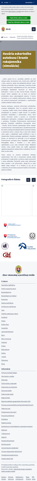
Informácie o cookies (14, 11)
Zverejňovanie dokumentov (9, 455)
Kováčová (4, 317)
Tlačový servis (5, 434)
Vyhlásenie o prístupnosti (19, 478)
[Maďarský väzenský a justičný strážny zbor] (5, 246)
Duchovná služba (6, 391)
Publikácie (4, 419)
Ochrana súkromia (11, 478)
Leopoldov (4, 328)
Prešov (3, 346)
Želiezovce (4, 360)
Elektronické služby (7, 394)
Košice (3, 321)
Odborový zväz (5, 409)
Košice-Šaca (5, 325)
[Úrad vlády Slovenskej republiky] (12, 225)
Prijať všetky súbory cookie (18, 18)
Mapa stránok (28, 478)
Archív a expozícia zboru (8, 289)
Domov (5, 37)
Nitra (3, 335)
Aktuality (12, 37)
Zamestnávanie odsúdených (9, 448)
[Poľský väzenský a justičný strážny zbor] (27, 246)
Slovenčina (28, 2)
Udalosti (4, 437)
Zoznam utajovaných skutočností (11, 452)
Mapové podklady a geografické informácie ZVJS (15, 401)
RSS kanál (33, 478)
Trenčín (3, 357)
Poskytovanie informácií (8, 412)
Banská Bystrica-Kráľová (8, 296)
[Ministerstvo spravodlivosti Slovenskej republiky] (12, 236)
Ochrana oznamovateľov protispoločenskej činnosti (17, 405)
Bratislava (4, 299)
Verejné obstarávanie (7, 441)
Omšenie (4, 342)
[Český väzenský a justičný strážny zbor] (32, 236)
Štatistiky (4, 380)
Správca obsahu (3, 478)
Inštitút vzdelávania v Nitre (9, 314)
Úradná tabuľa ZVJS (7, 459)
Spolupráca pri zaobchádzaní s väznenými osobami (17, 426)
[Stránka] (3, 29)
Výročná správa (6, 444)
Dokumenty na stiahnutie (9, 387)
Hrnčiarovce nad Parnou (8, 307)
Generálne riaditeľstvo (8, 285)
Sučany (3, 353)
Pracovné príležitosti (7, 416)
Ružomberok (5, 350)
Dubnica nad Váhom (7, 303)
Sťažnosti (4, 430)
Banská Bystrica (6, 292)
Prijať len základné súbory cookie (18, 22)
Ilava (2, 310)
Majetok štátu (5, 398)
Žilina (3, 364)
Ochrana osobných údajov (9, 373)
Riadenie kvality (6, 423)
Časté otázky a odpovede (9, 384)
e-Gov (6, 2)
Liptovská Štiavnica (7, 332)
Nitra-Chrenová (6, 339)
